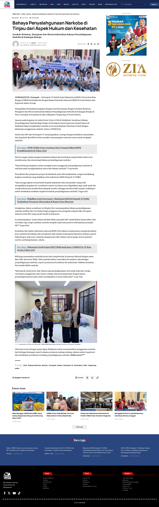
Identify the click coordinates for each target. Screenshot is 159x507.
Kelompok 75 (68, 365)
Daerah (16, 17)
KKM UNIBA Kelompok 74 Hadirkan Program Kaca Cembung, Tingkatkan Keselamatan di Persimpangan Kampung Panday (135, 450)
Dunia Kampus (58, 410)
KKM (85, 365)
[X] (9, 493)
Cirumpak (52, 365)
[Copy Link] (98, 44)
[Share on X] (91, 44)
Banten (45, 365)
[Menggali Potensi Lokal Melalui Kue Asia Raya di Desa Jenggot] (131, 401)
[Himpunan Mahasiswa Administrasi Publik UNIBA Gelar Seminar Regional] (96, 401)
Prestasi (16, 410)
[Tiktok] (19, 493)
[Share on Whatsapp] (94, 44)
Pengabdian (35, 17)
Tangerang (92, 365)
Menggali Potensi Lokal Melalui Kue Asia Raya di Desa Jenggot (129, 414)
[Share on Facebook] (88, 44)
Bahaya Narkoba (34, 365)
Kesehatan (78, 365)
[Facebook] (4, 493)
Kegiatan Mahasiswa (88, 410)
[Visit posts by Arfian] (15, 44)
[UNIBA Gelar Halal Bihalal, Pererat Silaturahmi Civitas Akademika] (62, 401)
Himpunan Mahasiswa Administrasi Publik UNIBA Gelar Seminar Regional (96, 414)
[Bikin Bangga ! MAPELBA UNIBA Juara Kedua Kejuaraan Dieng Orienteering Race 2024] (28, 401)
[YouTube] (14, 493)
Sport (51, 454)
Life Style (25, 17)
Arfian (33, 43)
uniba (17, 368)
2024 (25, 365)
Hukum (59, 365)
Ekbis (133, 410)
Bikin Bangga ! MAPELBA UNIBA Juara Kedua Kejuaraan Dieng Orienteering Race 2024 (27, 415)
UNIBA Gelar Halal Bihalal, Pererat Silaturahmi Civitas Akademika (60, 414)
